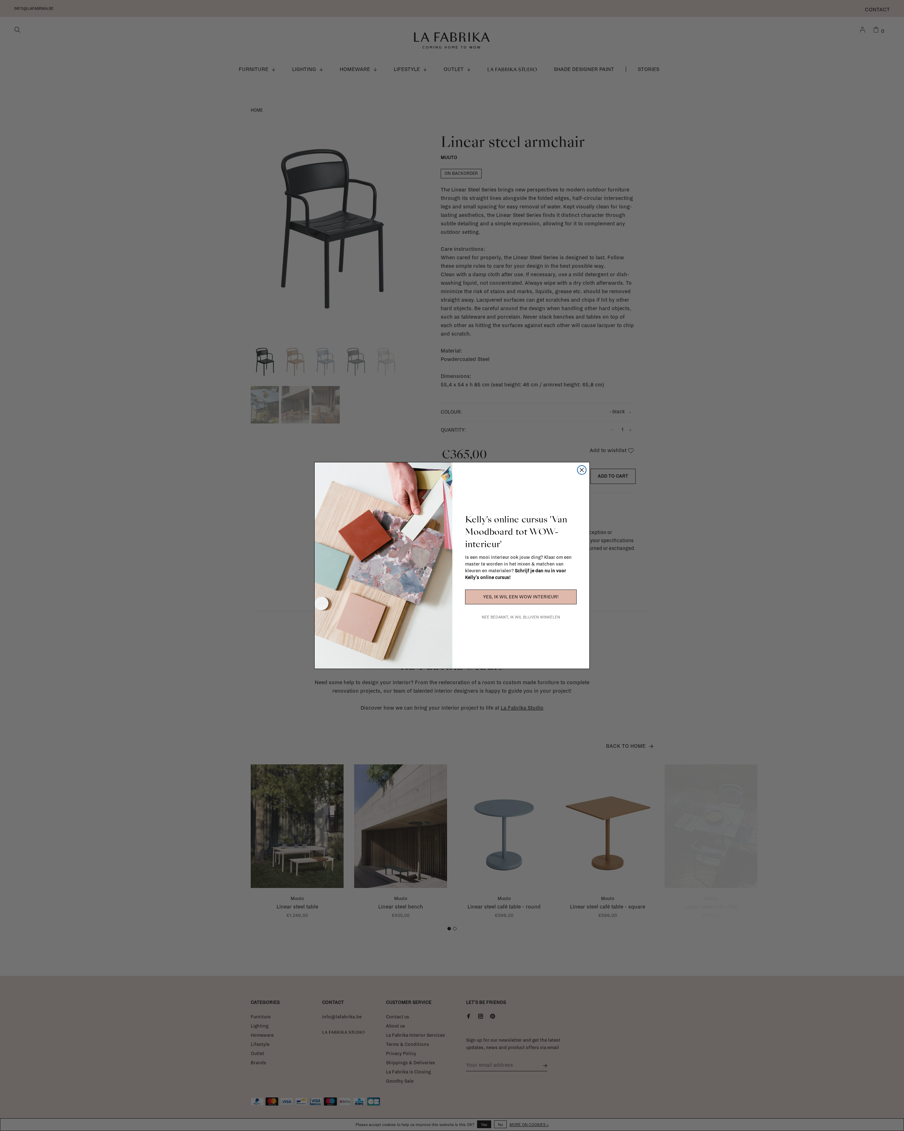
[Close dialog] (581, 470)
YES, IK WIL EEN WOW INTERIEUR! (521, 596)
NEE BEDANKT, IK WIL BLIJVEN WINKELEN (521, 617)
